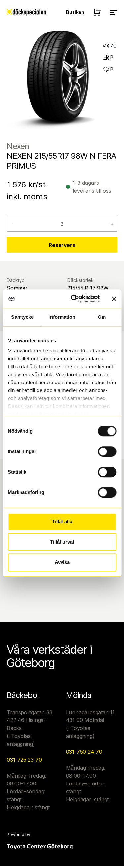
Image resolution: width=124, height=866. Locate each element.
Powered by (18, 834)
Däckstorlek (80, 280)
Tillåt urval (62, 542)
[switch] (107, 451)
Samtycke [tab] (22, 317)
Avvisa (62, 562)
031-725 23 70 (24, 759)
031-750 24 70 (84, 752)
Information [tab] (61, 317)
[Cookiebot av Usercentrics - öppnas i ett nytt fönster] (74, 298)
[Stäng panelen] (114, 298)
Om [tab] (102, 317)
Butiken (75, 12)
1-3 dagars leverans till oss (92, 187)
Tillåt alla (62, 521)
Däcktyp (16, 280)
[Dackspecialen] (26, 12)
